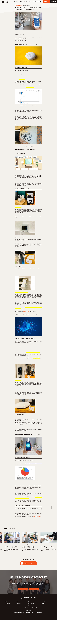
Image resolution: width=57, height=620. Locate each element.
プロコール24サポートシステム (19, 612)
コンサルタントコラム (19, 5)
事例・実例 (25, 1)
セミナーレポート (31, 603)
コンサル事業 (43, 601)
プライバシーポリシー (7, 616)
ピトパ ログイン (40, 612)
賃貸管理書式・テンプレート (30, 612)
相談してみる (28, 563)
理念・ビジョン (19, 601)
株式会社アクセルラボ (26, 311)
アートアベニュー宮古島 (34, 607)
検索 (40, 1)
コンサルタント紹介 (31, 601)
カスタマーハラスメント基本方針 (19, 616)
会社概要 (6, 601)
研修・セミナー (19, 603)
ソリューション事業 (7, 603)
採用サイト (20, 607)
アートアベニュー (26, 607)
